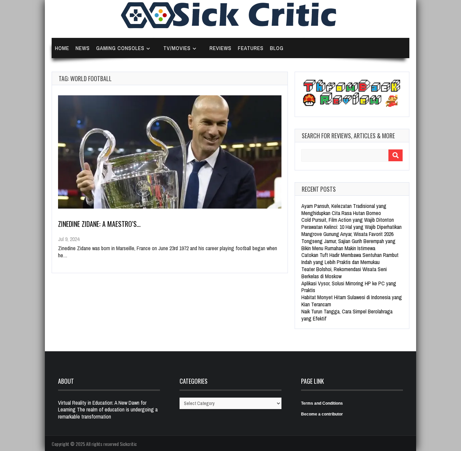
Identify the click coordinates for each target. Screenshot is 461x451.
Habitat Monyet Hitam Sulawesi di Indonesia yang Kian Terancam (351, 300)
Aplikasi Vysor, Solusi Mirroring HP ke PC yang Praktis (348, 287)
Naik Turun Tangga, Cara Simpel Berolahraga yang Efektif (346, 315)
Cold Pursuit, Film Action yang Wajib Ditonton (347, 219)
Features (251, 48)
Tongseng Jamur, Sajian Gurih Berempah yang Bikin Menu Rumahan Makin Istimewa (348, 244)
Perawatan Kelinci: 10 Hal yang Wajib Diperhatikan (351, 227)
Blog (276, 48)
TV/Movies (177, 48)
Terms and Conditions (322, 403)
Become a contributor (322, 414)
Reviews (221, 48)
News (83, 48)
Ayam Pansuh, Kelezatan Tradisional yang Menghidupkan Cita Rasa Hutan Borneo (343, 209)
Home (62, 48)
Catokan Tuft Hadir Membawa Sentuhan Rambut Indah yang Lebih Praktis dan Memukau (350, 258)
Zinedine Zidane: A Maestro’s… (99, 224)
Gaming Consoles (120, 48)
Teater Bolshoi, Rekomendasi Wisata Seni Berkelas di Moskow (344, 272)
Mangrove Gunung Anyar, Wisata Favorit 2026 (347, 234)
